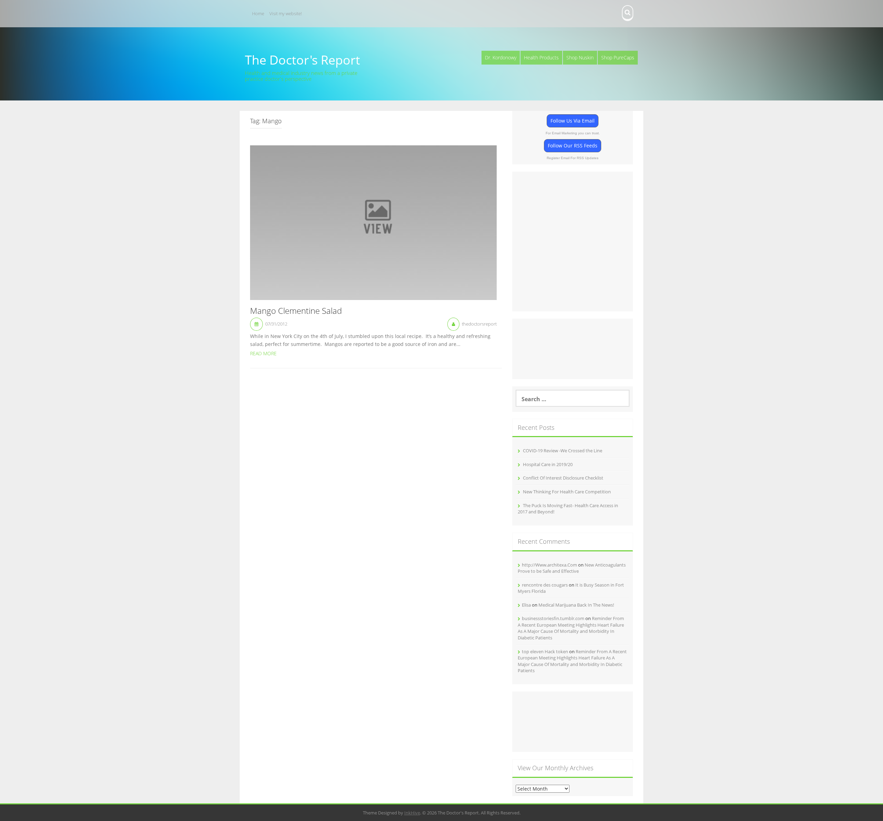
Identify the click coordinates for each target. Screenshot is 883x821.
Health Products (541, 57)
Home (258, 13)
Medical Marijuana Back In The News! (576, 605)
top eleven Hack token (545, 651)
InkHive (412, 813)
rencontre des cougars (545, 585)
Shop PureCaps (617, 57)
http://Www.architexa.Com (549, 565)
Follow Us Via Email (572, 120)
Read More (263, 353)
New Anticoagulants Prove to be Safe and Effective (572, 568)
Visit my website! (285, 13)
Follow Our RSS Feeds (572, 145)
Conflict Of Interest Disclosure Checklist (563, 478)
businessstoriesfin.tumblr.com (553, 618)
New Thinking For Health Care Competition (567, 492)
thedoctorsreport (479, 324)
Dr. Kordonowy (500, 57)
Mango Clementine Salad (296, 311)
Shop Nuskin (580, 57)
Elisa (526, 605)
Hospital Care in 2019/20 (548, 464)
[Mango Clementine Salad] (373, 222)
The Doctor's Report (302, 59)
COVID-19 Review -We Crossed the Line (562, 450)
